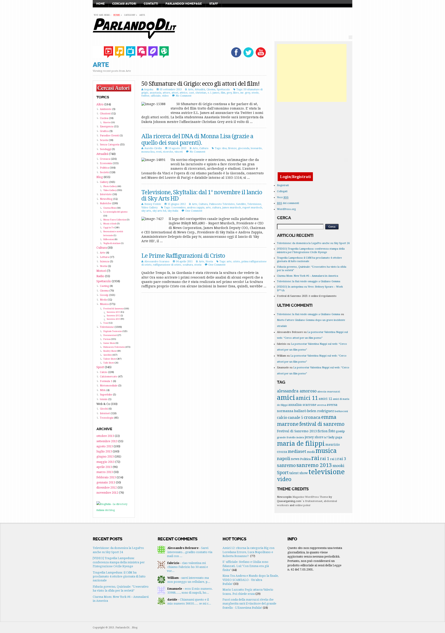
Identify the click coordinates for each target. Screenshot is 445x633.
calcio (282, 418)
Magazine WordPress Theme (310, 496)
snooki (338, 466)
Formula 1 (106, 381)
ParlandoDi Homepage (183, 4)
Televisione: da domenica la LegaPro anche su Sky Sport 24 (313, 243)
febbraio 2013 (106, 477)
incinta (300, 437)
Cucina (104, 118)
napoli (283, 458)
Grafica (104, 131)
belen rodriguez (320, 411)
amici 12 (325, 399)
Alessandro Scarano (156, 261)
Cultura (203, 148)
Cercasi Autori (124, 4)
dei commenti (288, 203)
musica (326, 450)
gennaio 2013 (105, 482)
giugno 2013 (105, 456)
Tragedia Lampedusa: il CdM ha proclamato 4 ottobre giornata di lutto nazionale (119, 576)
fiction (323, 431)
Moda (103, 299)
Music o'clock (110, 223)
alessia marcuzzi (328, 391)
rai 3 (341, 458)
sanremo (286, 465)
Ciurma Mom (109, 208)
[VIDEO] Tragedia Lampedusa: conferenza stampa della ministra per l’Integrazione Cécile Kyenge (119, 562)
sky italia (173, 210)
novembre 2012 (107, 492)
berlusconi (341, 411)
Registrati (283, 185)
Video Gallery (149, 207)
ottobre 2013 (105, 436)
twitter (145, 95)
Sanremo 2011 (113, 312)
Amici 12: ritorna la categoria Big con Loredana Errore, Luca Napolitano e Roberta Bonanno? (248, 552)
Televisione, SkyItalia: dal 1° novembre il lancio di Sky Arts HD (201, 195)
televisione (326, 472)
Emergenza (106, 126)
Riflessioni (108, 239)
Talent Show (109, 358)
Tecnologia (106, 417)
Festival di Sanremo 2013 (297, 431)
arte (208, 207)
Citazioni (105, 113)
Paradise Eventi (109, 135)
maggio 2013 (105, 462)
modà (311, 452)
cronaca (312, 417)
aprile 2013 (104, 467)
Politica (104, 167)
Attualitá (200, 89)
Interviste (106, 194)
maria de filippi (301, 443)
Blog (99, 177)
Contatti (151, 4)
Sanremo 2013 (113, 319)
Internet (105, 413)
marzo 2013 (104, 472)
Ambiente (105, 109)
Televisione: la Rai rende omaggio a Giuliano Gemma (308, 281)
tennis (104, 399)
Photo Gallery (110, 186)
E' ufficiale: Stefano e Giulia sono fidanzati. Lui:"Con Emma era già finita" (245, 566)
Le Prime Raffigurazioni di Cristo (183, 256)
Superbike (106, 394)
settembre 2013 (107, 441)
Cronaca (105, 158)
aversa (321, 405)
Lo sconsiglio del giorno (115, 211)
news (295, 459)
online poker (303, 505)
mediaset (297, 451)
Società (104, 172)
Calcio (103, 372)
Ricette (107, 122)
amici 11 (307, 398)
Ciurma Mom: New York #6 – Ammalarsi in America (307, 275)
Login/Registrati (295, 176)
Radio (100, 276)
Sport (100, 367)
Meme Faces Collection (114, 219)
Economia (106, 163)
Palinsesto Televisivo (222, 204)
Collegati (282, 191)
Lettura (104, 257)
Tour (105, 323)
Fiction (107, 339)
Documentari (110, 335)
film (223, 92)
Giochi (104, 408)
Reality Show (110, 351)
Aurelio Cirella (153, 148)
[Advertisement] (311, 73)
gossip (340, 431)
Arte (190, 89)
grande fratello (286, 437)
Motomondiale (109, 385)
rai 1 (324, 458)
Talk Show (108, 362)
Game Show (109, 343)
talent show (298, 473)
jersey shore (314, 437)
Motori (101, 271)
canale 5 (295, 417)
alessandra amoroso (297, 391)
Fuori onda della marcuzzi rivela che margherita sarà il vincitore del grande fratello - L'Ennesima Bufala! (249, 603)
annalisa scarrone (302, 405)
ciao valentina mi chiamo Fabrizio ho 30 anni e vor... (187, 567)
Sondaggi (105, 149)
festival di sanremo (321, 424)
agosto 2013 (104, 446)
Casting (104, 286)
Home (100, 4)
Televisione (254, 204)
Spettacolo (223, 89)
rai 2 (333, 459)
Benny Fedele (152, 204)
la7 (326, 437)
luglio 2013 (104, 451)
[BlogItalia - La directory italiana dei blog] (113, 510)
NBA (103, 390)
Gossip (104, 295)
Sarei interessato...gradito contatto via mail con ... (189, 552)
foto (331, 431)
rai (315, 458)
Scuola (104, 140)
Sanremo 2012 (113, 315)
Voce (283, 197)
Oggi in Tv (108, 227)
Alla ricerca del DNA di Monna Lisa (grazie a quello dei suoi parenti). (197, 139)
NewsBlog (106, 199)
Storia (209, 261)
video (165, 95)
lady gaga (335, 437)
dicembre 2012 (106, 487)
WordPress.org (286, 209)
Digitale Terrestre (112, 331)
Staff (213, 4)
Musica (104, 304)
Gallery (104, 182)
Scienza (104, 261)
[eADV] (350, 37)
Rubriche (105, 203)
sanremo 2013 (314, 465)
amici (286, 397)
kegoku (148, 89)
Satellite (241, 204)
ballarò (300, 411)
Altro (100, 104)
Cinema (211, 89)
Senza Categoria (109, 144)
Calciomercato (108, 376)
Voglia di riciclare (112, 243)
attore (166, 92)
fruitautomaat (313, 501)
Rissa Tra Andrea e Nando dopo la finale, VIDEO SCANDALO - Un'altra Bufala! (250, 580)
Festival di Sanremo (113, 308)
